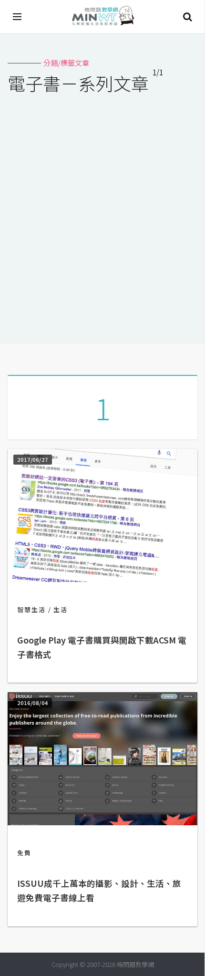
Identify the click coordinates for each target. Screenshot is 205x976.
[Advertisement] (102, 212)
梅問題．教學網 (102, 17)
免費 (24, 852)
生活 (60, 609)
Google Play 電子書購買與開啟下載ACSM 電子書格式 (101, 647)
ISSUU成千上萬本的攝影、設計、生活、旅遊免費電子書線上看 (99, 890)
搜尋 (187, 17)
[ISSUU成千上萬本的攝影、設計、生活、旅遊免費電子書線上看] (102, 822)
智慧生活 (31, 609)
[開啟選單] (18, 17)
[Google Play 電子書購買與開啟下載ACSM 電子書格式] (102, 579)
